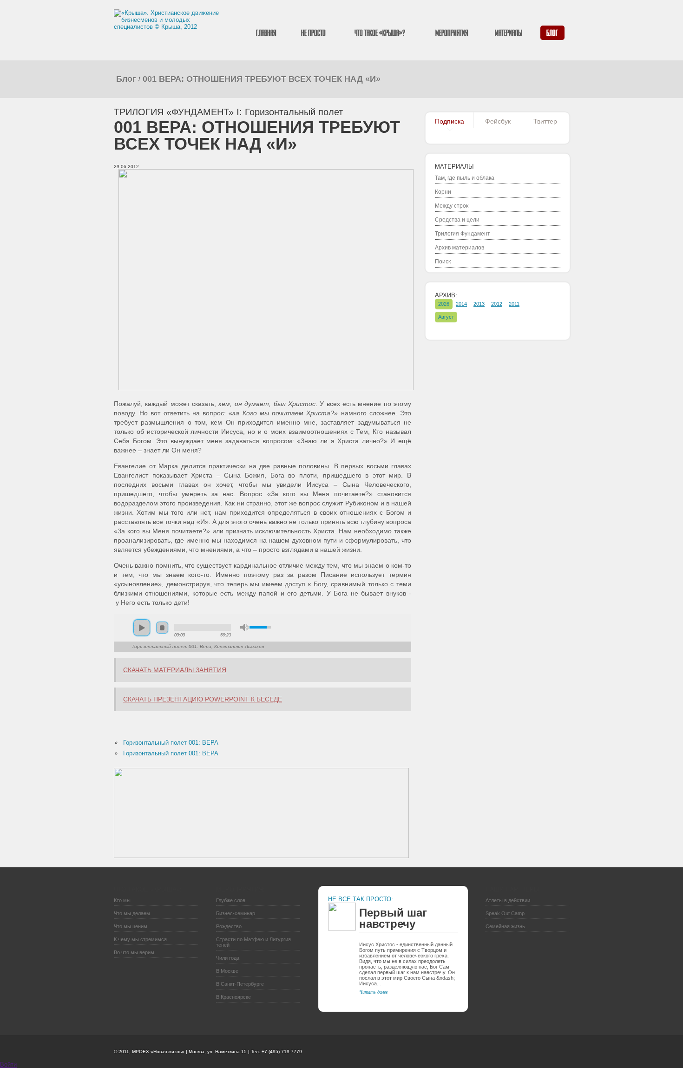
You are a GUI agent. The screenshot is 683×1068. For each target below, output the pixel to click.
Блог (126, 79)
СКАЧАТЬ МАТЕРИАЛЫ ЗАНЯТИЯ (174, 670)
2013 (479, 304)
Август (446, 317)
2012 (496, 304)
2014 (461, 304)
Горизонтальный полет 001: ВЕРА (170, 742)
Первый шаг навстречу (393, 918)
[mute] (244, 627)
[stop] (162, 627)
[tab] (449, 121)
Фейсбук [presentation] (498, 121)
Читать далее (373, 992)
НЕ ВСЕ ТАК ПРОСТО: (360, 899)
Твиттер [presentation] (545, 121)
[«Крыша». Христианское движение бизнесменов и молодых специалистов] (168, 32)
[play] (141, 627)
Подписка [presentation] (449, 121)
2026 (443, 304)
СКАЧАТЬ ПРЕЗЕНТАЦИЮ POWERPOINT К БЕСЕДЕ (202, 699)
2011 (514, 304)
